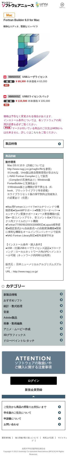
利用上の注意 (48, 438)
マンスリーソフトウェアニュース (18, 4)
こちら (35, 132)
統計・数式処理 (13, 306)
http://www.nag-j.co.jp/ (25, 271)
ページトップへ (33, 396)
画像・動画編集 (13, 323)
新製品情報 (10, 294)
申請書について (12, 418)
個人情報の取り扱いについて (26, 438)
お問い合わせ (11, 424)
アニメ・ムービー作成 (17, 329)
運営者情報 (6, 438)
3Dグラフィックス (15, 334)
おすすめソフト (13, 300)
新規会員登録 (33, 389)
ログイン (62, 5)
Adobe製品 (10, 317)
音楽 (6, 311)
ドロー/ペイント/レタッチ (19, 340)
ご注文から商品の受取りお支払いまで (25, 406)
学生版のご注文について (17, 412)
